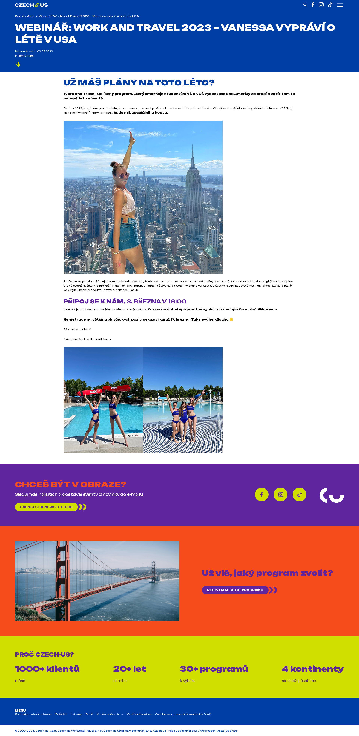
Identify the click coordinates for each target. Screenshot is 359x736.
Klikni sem (267, 309)
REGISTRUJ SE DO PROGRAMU (235, 590)
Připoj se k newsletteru (46, 507)
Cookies (231, 730)
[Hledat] (305, 5)
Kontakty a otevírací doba (33, 714)
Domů (19, 16)
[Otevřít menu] (340, 5)
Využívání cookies (139, 714)
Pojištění (61, 714)
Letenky (76, 714)
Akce (31, 16)
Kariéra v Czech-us (110, 714)
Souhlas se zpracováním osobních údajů (183, 714)
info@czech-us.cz (211, 730)
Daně (89, 714)
